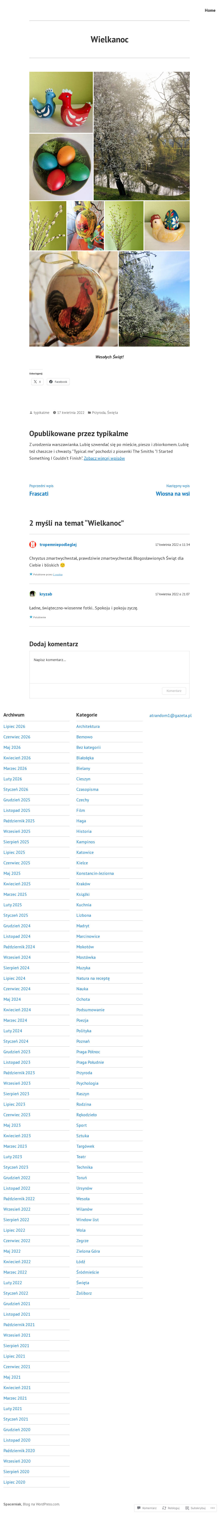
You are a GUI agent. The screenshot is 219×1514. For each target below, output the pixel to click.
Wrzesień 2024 (17, 957)
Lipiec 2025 (14, 852)
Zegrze (82, 1240)
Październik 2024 (19, 947)
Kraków (83, 884)
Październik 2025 (19, 821)
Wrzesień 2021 (17, 1335)
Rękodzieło (86, 1115)
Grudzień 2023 (16, 1052)
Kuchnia (83, 905)
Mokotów (85, 947)
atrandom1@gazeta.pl (170, 715)
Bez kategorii (88, 747)
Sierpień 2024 (16, 968)
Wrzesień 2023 (17, 1083)
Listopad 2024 (16, 936)
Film (80, 810)
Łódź (80, 1261)
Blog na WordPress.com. (41, 1504)
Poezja (82, 1020)
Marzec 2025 (15, 894)
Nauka (82, 989)
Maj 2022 (12, 1251)
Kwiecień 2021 (17, 1387)
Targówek (85, 1146)
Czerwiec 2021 (16, 1366)
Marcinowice (88, 936)
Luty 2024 (12, 1031)
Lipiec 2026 (14, 726)
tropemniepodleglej (58, 544)
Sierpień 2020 (16, 1471)
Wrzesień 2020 (17, 1461)
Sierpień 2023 (16, 1094)
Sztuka (82, 1135)
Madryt (82, 926)
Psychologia (87, 1083)
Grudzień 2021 (16, 1303)
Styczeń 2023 (15, 1167)
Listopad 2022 (16, 1188)
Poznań (83, 1041)
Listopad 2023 (16, 1062)
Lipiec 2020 (14, 1482)
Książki (83, 894)
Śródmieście (87, 1272)
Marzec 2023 (15, 1146)
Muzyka (83, 968)
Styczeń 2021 (15, 1419)
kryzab (46, 594)
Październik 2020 (19, 1450)
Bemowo (84, 737)
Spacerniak (12, 1504)
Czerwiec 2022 (16, 1240)
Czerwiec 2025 (16, 863)
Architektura (88, 726)
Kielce (82, 863)
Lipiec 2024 (14, 978)
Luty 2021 (12, 1408)
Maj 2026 (12, 747)
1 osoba (57, 574)
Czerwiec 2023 (16, 1115)
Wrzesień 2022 (17, 1209)
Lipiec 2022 (14, 1230)
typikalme (41, 412)
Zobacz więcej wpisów (104, 458)
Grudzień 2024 (16, 926)
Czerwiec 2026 (16, 737)
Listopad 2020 (16, 1440)
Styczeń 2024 (15, 1041)
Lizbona (83, 915)
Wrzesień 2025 (17, 831)
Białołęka (85, 758)
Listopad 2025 (16, 810)
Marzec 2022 (15, 1272)
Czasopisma (87, 789)
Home (210, 10)
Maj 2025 (12, 873)
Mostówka (86, 957)
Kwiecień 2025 (17, 884)
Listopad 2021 (16, 1314)
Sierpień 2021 (16, 1345)
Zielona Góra (88, 1251)
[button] (61, 102)
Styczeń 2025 (15, 915)
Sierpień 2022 (16, 1219)
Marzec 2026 (15, 768)
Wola (81, 1230)
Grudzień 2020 (16, 1429)
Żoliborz (84, 1293)
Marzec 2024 (15, 1020)
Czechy (82, 800)
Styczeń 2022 (15, 1293)
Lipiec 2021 (14, 1356)
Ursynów (84, 1188)
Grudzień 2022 (16, 1177)
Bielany (83, 768)
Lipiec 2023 (14, 1104)
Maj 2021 (12, 1377)
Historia (84, 831)
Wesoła (83, 1198)
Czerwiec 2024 (16, 989)
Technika (84, 1167)
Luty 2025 (12, 905)
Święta (112, 412)
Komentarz (174, 691)
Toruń (81, 1177)
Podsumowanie (90, 1010)
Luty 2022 (12, 1282)
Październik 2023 (19, 1073)
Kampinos (85, 842)
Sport (81, 1125)
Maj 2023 (12, 1125)
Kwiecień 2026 (17, 758)
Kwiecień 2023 (17, 1135)
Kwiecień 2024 (17, 1010)
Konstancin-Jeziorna (95, 873)
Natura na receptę (93, 978)
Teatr (81, 1156)
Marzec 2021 (15, 1398)
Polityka (83, 1031)
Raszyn (82, 1094)
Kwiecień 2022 (17, 1261)
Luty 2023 (12, 1156)
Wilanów (84, 1209)
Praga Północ (88, 1052)
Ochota (83, 999)
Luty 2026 (12, 779)
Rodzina (83, 1104)
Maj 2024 (12, 999)
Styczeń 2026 (15, 789)
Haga (81, 821)
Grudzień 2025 (16, 800)
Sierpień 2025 (16, 842)
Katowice (85, 852)
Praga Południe (90, 1062)
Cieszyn (83, 779)
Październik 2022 (19, 1198)
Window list (87, 1219)
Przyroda (98, 412)
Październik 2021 (19, 1324)
